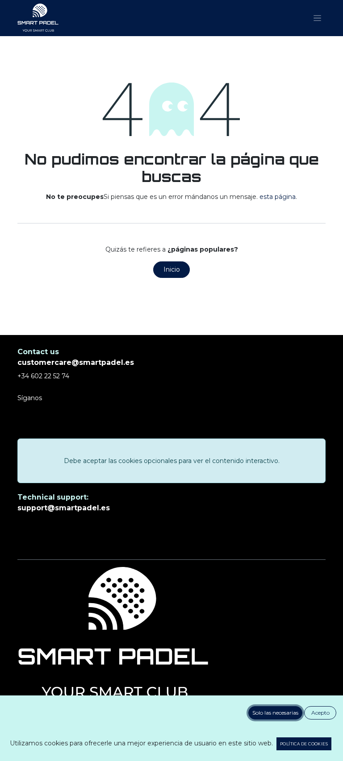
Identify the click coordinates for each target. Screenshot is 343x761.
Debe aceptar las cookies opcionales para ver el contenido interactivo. (172, 461)
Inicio (171, 269)
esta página (277, 197)
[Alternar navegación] (317, 18)
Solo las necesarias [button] (275, 712)
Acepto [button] (320, 712)
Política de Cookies (303, 743)
